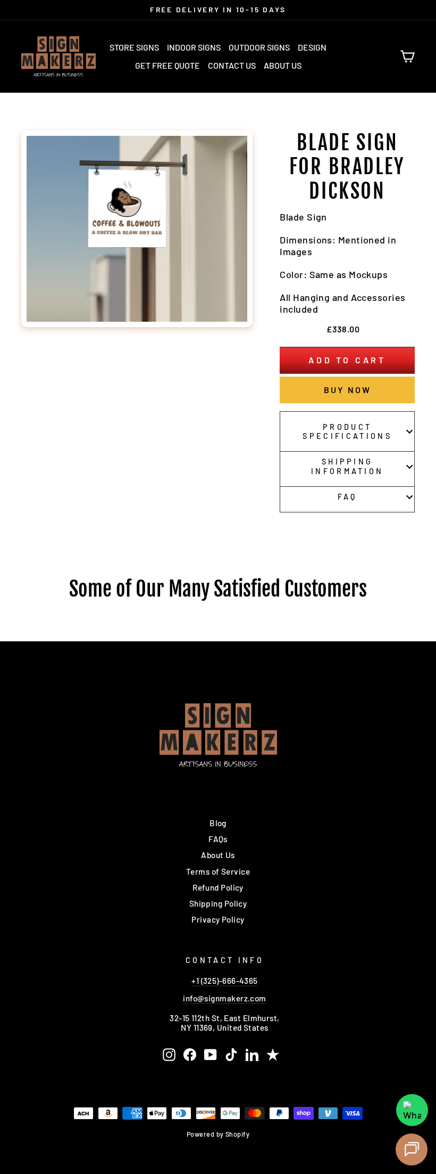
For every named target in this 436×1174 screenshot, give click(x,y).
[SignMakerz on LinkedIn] (252, 1054)
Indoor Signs (194, 47)
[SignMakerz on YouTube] (210, 1054)
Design (312, 47)
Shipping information (347, 466)
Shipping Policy (218, 903)
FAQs (218, 839)
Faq (347, 496)
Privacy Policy (217, 919)
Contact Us (232, 65)
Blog (218, 823)
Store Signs (134, 47)
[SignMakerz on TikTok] (231, 1054)
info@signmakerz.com (224, 998)
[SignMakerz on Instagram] (169, 1054)
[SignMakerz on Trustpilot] (272, 1054)
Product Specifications (347, 431)
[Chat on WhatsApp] (412, 1110)
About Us (282, 65)
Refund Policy (218, 887)
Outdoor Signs (259, 47)
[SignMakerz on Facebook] (189, 1054)
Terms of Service (218, 871)
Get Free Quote (167, 65)
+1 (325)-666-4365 (224, 980)
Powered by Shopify (218, 1134)
